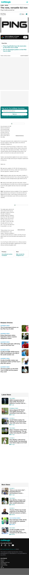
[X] (9, 545)
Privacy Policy (3, 563)
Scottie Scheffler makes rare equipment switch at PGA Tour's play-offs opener (10, 361)
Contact (2, 561)
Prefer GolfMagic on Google (12, 36)
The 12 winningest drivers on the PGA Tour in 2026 (9, 328)
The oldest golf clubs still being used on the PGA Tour (10, 344)
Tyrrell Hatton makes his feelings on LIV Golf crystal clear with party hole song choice (18, 421)
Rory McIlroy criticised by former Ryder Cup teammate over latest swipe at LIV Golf (18, 441)
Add (25, 37)
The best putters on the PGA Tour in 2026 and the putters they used (9, 370)
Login (2, 566)
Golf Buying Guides (15, 518)
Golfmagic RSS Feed (5, 562)
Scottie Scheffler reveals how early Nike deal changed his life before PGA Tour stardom (18, 531)
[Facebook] (2, 545)
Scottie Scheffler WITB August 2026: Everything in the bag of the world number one (10, 353)
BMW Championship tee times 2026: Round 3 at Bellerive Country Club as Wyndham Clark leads (17, 401)
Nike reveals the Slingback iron (20, 255)
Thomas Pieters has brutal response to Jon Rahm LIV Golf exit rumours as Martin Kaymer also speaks (18, 511)
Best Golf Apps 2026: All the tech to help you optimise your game (18, 521)
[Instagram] (5, 545)
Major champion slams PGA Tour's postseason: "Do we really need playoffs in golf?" (18, 431)
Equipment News (5, 325)
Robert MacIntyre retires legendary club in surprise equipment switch (9, 337)
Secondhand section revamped (7, 255)
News (6, 5)
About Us (2, 559)
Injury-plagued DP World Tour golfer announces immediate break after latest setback (18, 411)
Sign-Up (2, 567)
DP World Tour (14, 408)
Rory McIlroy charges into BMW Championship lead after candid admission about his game (17, 501)
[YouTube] (13, 545)
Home (2, 5)
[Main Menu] (27, 2)
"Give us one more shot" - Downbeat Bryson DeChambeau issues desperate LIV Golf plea (17, 491)
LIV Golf (12, 418)
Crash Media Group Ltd (8, 549)
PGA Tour (12, 398)
